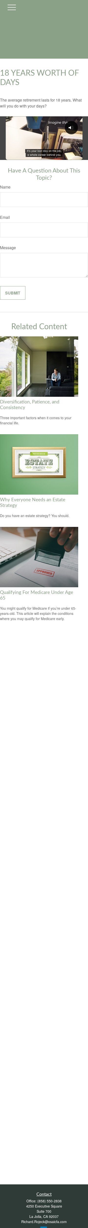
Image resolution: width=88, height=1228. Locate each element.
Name (5, 187)
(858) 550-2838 (49, 1200)
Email (5, 217)
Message (8, 247)
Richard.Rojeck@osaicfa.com (44, 1221)
